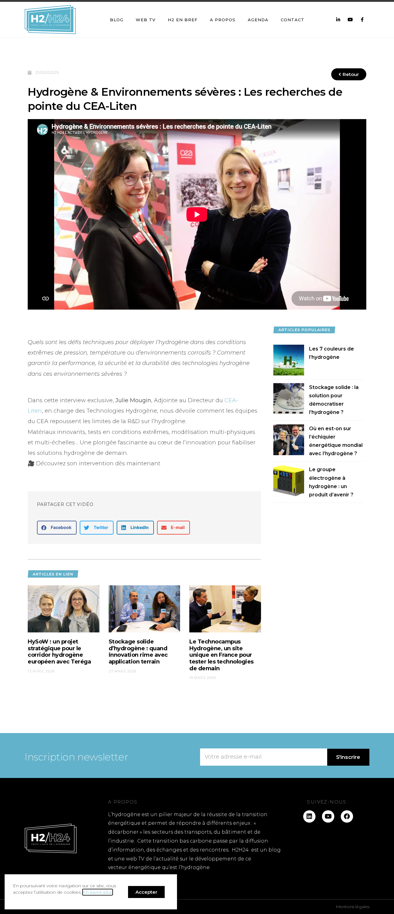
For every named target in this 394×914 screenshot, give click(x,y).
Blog (116, 19)
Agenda (258, 19)
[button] (57, 528)
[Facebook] (347, 816)
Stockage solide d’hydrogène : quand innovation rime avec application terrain (138, 651)
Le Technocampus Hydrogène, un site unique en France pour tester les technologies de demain (221, 654)
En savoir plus (97, 892)
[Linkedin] (309, 816)
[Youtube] (328, 816)
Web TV (145, 19)
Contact (292, 19)
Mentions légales (352, 906)
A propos (222, 19)
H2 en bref (183, 19)
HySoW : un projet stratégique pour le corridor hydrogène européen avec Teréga (59, 651)
